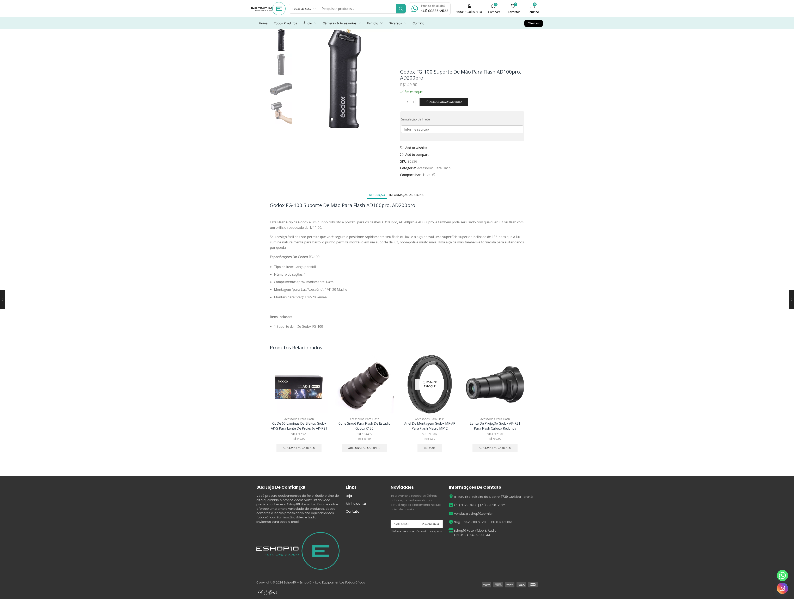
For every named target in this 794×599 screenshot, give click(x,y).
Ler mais (429, 448)
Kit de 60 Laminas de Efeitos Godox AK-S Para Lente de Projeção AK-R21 (299, 426)
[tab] (377, 195)
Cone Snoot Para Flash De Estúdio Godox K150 (364, 426)
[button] (469, 8)
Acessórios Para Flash (434, 168)
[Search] (401, 8)
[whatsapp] (433, 175)
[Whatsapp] (782, 575)
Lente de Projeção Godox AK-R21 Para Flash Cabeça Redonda (495, 426)
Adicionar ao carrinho (445, 101)
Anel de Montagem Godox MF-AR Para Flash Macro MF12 (429, 426)
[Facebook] (423, 175)
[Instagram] (782, 588)
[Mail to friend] (428, 175)
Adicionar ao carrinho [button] (320, 386)
